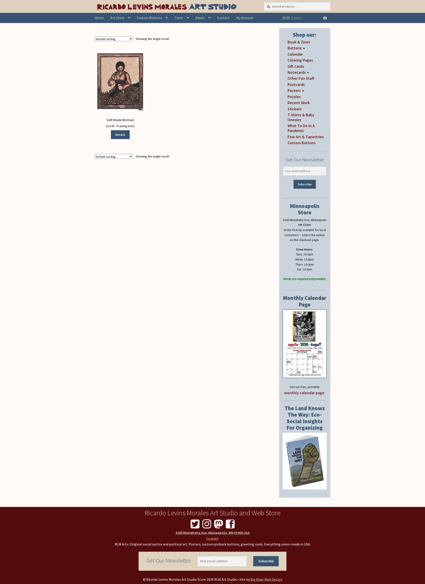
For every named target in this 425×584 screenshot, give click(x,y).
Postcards (296, 84)
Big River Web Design (266, 579)
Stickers (295, 108)
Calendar (295, 54)
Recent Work (299, 102)
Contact (223, 18)
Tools (178, 18)
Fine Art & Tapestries (306, 136)
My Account (244, 18)
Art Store (117, 18)
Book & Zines (299, 42)
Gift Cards (296, 66)
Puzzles (294, 96)
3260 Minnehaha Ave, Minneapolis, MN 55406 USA (213, 532)
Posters (294, 90)
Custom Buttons (149, 18)
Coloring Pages (300, 60)
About (200, 18)
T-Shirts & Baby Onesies (301, 117)
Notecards (297, 72)
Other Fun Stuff (301, 78)
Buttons (295, 47)
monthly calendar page (304, 392)
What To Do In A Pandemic (301, 128)
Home (99, 18)
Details (120, 135)
